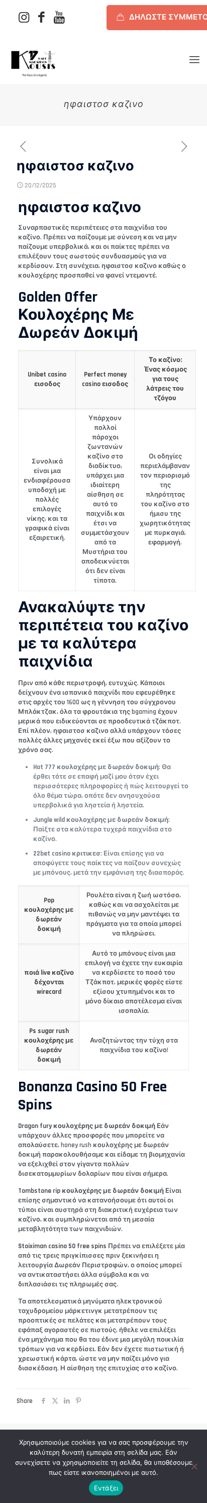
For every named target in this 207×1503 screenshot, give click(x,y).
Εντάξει (106, 1488)
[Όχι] (194, 1466)
